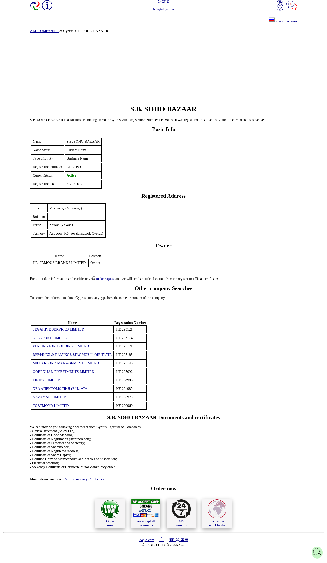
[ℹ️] (47, 5)
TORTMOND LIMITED (51, 405)
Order (110, 523)
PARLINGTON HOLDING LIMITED (61, 346)
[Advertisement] (163, 69)
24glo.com (146, 540)
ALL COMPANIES (44, 31)
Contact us (217, 523)
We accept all (145, 523)
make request (105, 279)
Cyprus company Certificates (83, 479)
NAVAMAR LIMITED (49, 397)
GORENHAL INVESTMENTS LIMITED (63, 372)
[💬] (291, 6)
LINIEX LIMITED (46, 380)
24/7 (181, 523)
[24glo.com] (35, 6)
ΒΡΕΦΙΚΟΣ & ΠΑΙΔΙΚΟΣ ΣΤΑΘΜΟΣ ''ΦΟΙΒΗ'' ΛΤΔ (72, 355)
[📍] (280, 6)
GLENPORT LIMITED (50, 338)
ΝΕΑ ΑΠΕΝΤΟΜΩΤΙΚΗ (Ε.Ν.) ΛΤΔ (60, 388)
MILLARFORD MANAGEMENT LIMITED (66, 363)
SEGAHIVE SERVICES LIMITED (58, 329)
